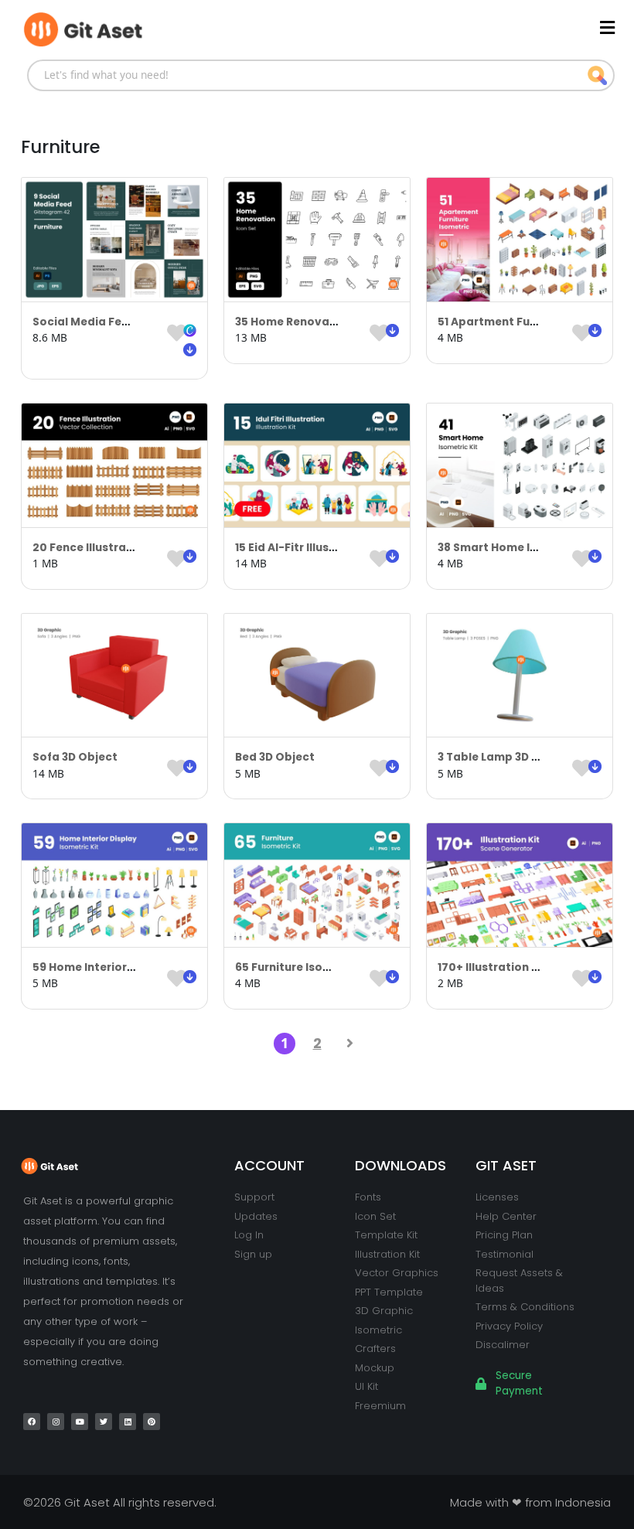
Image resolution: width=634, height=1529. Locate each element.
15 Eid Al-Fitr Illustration (302, 547)
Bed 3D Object (275, 757)
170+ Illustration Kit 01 (499, 967)
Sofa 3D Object (75, 757)
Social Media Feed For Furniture (121, 322)
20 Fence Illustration (90, 547)
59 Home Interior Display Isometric (130, 967)
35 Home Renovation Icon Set (318, 322)
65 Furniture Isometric (297, 967)
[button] (392, 27)
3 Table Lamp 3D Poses (501, 757)
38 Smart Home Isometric (509, 547)
